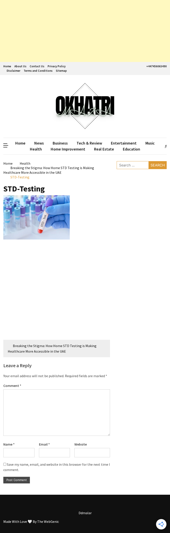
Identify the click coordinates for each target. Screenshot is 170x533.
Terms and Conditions (38, 71)
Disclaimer (13, 71)
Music (150, 143)
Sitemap (61, 71)
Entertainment (124, 143)
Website (80, 444)
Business (60, 143)
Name (9, 444)
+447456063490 (156, 66)
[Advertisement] (85, 31)
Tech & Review (89, 143)
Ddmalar (85, 513)
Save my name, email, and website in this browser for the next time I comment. (56, 467)
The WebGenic (48, 521)
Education (131, 149)
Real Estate (104, 149)
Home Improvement (68, 149)
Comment (12, 385)
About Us (20, 66)
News (39, 143)
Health (36, 149)
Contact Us (37, 66)
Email (44, 444)
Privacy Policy (57, 66)
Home (7, 66)
